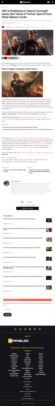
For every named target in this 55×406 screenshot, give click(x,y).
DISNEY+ (14, 368)
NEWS (40, 360)
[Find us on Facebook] (15, 329)
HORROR (27, 364)
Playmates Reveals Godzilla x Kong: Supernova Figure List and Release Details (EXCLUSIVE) (22, 238)
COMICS (14, 364)
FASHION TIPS (14, 376)
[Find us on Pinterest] (34, 329)
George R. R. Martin (38, 159)
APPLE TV (14, 360)
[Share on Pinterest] (11, 58)
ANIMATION (14, 358)
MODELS (27, 372)
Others (41, 364)
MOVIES (41, 353)
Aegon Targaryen (24, 105)
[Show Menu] (2, 2)
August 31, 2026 (7, 223)
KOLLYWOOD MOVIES (27, 368)
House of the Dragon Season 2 (21, 161)
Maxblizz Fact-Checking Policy (27, 391)
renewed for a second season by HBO (37, 143)
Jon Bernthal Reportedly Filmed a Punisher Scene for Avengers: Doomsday (19, 257)
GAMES (27, 353)
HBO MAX (27, 358)
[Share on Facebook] (3, 58)
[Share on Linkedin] (13, 58)
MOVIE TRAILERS (27, 376)
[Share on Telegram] (16, 58)
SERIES (32, 27)
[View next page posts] (29, 133)
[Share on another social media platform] (19, 58)
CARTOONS (14, 362)
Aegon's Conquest (18, 159)
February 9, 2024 (18, 27)
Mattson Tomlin (5, 65)
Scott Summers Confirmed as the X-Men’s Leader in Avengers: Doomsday (20, 127)
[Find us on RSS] (39, 329)
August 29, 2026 (7, 271)
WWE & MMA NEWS (41, 374)
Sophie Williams (9, 27)
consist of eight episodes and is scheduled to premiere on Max (35, 152)
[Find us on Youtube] (30, 329)
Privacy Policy (27, 396)
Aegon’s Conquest (39, 63)
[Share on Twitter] (5, 58)
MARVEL (27, 370)
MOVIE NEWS (27, 374)
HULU (27, 366)
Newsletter (27, 393)
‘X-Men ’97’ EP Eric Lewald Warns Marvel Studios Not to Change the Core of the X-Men (21, 247)
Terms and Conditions (27, 398)
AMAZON (14, 353)
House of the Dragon (31, 103)
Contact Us (27, 384)
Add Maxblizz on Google (27, 208)
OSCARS (41, 362)
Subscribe (7, 314)
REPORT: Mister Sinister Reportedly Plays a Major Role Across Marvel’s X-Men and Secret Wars (23, 286)
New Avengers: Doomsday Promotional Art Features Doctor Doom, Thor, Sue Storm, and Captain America (27, 129)
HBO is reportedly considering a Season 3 (22, 147)
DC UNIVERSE (14, 366)
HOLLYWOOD (28, 27)
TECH (40, 370)
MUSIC (41, 356)
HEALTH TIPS (27, 360)
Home (3, 7)
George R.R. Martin (45, 99)
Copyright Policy (27, 386)
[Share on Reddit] (8, 58)
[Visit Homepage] (25, 2)
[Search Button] (52, 2)
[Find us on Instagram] (25, 329)
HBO (6, 7)
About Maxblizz (27, 381)
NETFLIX (41, 358)
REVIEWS (40, 366)
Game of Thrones (29, 159)
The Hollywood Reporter (11, 157)
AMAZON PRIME (14, 356)
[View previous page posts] (26, 133)
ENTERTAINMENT (14, 373)
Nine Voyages (22, 119)
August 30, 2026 (7, 252)
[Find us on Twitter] (20, 329)
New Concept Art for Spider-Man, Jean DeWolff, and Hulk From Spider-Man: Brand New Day (23, 276)
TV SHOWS (37, 27)
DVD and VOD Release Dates (14, 371)
